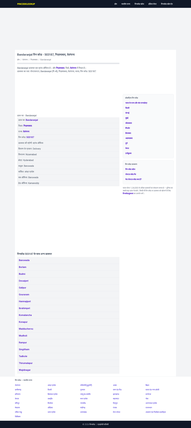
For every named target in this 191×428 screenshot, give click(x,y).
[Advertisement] (95, 27)
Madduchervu (26, 329)
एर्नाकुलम (128, 153)
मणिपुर (17, 403)
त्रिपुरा (115, 403)
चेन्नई (127, 113)
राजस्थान (149, 407)
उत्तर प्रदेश (51, 412)
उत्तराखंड (83, 412)
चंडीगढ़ (82, 407)
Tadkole (23, 356)
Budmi (22, 274)
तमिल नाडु (18, 412)
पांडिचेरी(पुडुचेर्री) (86, 385)
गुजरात (82, 390)
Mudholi (23, 335)
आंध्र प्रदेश (52, 385)
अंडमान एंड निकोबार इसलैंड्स (156, 412)
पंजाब (115, 407)
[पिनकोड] (26, 4)
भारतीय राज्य (125, 4)
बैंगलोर (127, 128)
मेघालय (17, 407)
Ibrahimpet (24, 308)
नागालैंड (83, 403)
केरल (127, 148)
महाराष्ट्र (116, 398)
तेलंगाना (73, 68)
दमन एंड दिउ (117, 390)
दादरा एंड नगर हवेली (152, 390)
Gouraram (24, 294)
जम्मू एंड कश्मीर (85, 394)
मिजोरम (50, 403)
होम (116, 4)
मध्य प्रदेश (84, 398)
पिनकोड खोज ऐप (167, 4)
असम (115, 385)
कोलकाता (128, 123)
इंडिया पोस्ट (152, 4)
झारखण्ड (116, 394)
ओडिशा (50, 407)
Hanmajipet (25, 301)
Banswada (24, 260)
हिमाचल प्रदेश (52, 394)
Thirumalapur (26, 363)
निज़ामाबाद (60, 68)
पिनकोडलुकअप (128, 193)
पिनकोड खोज (139, 4)
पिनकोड (92, 424)
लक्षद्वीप (50, 398)
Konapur (23, 322)
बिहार (147, 385)
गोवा (147, 398)
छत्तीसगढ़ (18, 390)
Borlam (22, 267)
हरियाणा (17, 394)
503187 (30, 137)
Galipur (22, 287)
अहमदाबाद (129, 138)
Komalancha (25, 315)
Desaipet (23, 281)
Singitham (24, 349)
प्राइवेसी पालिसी (103, 424)
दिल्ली (127, 108)
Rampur (23, 342)
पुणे (126, 143)
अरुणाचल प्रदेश (151, 403)
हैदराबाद (128, 133)
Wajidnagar (25, 370)
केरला (17, 398)
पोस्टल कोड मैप (130, 174)
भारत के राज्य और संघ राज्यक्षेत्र (136, 103)
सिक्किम (17, 416)
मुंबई (126, 118)
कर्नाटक (148, 394)
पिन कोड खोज (130, 169)
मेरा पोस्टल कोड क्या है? (133, 179)
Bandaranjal (32, 120)
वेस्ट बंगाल (116, 412)
